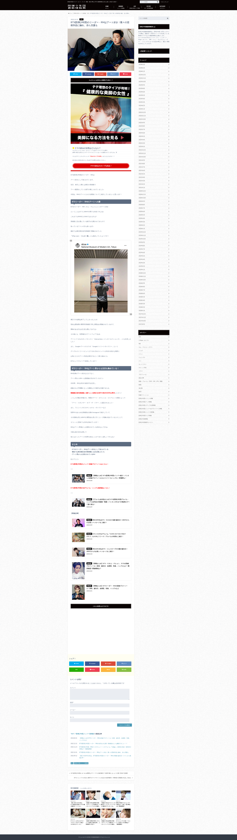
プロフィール (142, 374)
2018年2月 (142, 307)
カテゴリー (162, 7)
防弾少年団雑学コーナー (146, 422)
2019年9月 (142, 242)
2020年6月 (142, 211)
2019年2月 (142, 266)
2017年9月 (142, 324)
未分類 (141, 388)
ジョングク (142, 357)
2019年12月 (142, 232)
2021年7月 (142, 167)
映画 (140, 384)
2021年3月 (142, 180)
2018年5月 (142, 297)
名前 (72, 702)
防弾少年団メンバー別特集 (85, 734)
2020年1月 (142, 228)
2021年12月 (142, 150)
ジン (140, 361)
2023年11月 (142, 78)
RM (72, 734)
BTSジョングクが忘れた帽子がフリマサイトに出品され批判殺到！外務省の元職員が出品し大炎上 (102, 777)
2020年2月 (142, 225)
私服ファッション (144, 395)
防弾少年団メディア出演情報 (147, 405)
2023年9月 (142, 85)
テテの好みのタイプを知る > (101, 166)
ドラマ (141, 371)
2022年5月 (142, 136)
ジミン (141, 354)
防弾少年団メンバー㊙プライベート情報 (150, 408)
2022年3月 (142, 143)
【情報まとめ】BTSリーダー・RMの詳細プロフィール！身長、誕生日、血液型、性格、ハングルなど (104, 739)
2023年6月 (142, 92)
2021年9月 (142, 160)
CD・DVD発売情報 (148, 7)
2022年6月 (142, 133)
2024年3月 (142, 64)
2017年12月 (142, 314)
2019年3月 (142, 263)
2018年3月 (142, 303)
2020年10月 (142, 198)
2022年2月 (142, 146)
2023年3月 (142, 102)
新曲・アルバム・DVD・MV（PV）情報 (150, 381)
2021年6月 (142, 170)
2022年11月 (142, 116)
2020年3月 (142, 221)
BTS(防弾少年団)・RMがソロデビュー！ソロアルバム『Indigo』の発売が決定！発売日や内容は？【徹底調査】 (105, 748)
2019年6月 (142, 252)
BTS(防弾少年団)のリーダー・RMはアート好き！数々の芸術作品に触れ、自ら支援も (104, 752)
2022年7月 (142, 129)
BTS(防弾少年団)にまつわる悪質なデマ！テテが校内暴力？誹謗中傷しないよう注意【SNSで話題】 (99, 773)
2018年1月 (142, 310)
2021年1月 (142, 187)
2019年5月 (142, 256)
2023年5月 (142, 95)
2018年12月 (142, 273)
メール (72, 710)
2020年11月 (142, 194)
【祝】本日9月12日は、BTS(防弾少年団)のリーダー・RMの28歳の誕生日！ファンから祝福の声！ (105, 757)
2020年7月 (142, 208)
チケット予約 (142, 367)
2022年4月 (142, 139)
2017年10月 (142, 321)
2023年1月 (142, 109)
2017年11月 (142, 317)
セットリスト (142, 364)
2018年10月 (142, 280)
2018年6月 (142, 293)
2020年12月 (142, 191)
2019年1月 (142, 269)
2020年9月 (142, 201)
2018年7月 (142, 290)
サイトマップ (165, 2)
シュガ (141, 350)
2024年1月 (142, 71)
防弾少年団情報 (143, 419)
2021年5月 (142, 174)
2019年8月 (142, 245)
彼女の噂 (141, 378)
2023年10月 (142, 81)
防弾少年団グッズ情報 (145, 402)
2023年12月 (142, 74)
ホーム (107, 7)
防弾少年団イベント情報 (146, 398)
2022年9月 (142, 122)
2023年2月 (142, 105)
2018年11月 (142, 276)
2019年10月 (142, 239)
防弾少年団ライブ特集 (135, 7)
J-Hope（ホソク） (144, 340)
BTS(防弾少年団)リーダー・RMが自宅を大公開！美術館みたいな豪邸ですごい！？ (103, 743)
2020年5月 (142, 215)
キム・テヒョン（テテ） (146, 347)
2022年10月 (142, 119)
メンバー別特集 (120, 7)
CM (140, 337)
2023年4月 (142, 98)
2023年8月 (142, 88)
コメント (73, 687)
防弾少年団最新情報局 (93, 837)
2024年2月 (142, 68)
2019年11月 (142, 235)
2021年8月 (142, 163)
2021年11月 (142, 153)
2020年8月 (142, 204)
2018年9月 (142, 283)
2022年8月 (142, 126)
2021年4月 (142, 177)
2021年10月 (142, 157)
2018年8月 (142, 286)
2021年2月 (142, 184)
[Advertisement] (101, 629)
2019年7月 (142, 249)
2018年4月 (142, 300)
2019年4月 (142, 259)
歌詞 (140, 391)
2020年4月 (142, 218)
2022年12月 (142, 112)
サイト (72, 717)
